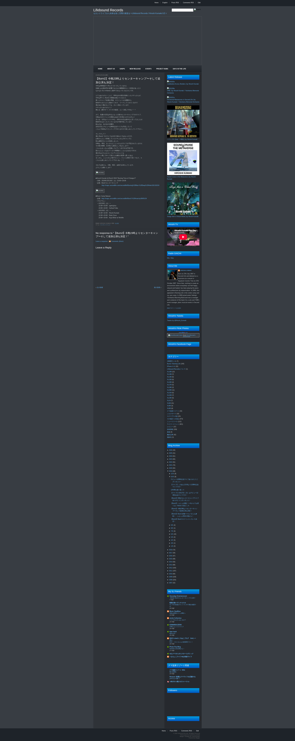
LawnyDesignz (196, 736)
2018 (171, 550)
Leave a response (102, 241)
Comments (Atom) (117, 241)
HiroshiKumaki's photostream (189, 335)
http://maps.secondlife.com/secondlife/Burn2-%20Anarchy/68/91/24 (124, 198)
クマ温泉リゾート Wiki (177, 670)
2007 (171, 583)
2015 (171, 559)
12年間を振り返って (177, 490)
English (164, 2)
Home (156, 2)
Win (168, 258)
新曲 (169, 432)
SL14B (169, 377)
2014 (171, 562)
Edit (199, 2)
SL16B (169, 382)
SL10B (169, 372)
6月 (172, 534)
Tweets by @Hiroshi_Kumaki (176, 320)
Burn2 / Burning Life (174, 364)
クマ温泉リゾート (173, 411)
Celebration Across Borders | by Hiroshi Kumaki (183, 84)
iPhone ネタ (171, 366)
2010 (171, 574)
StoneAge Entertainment (178, 596)
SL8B (169, 406)
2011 (171, 571)
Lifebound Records (108, 10)
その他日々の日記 (173, 419)
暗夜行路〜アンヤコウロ (178, 603)
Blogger (198, 738)
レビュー (170, 427)
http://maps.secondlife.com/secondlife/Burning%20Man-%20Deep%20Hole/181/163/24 (130, 185)
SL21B (169, 393)
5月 (172, 537)
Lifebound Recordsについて (176, 369)
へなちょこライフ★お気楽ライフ (181, 656)
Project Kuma (162, 69)
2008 (171, 580)
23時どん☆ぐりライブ (177, 626)
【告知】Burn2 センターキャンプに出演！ (183, 598)
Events (148, 69)
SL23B (169, 398)
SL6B (169, 403)
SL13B (169, 374)
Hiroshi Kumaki (186, 270)
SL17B (169, 385)
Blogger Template (184, 736)
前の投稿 (157, 287)
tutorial (191, 735)
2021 (171, 465)
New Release (135, 69)
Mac (172, 258)
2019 (171, 471)
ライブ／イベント (105, 225)
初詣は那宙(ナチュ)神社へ (178, 613)
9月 (172, 525)
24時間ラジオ (172, 361)
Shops (122, 69)
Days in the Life (179, 69)
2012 (171, 568)
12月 (172, 474)
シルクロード (172, 414)
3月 (172, 543)
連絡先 (169, 437)
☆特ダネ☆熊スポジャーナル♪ (180, 681)
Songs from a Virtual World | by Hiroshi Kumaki (183, 216)
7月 (172, 531)
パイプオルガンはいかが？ (178, 620)
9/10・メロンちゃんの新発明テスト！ (181, 642)
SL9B (169, 408)
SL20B (169, 390)
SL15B (169, 379)
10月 (172, 477)
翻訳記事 (170, 435)
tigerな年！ (173, 633)
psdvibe (198, 735)
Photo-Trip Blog (175, 647)
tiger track (173, 631)
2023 (171, 459)
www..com (183, 332)
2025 (171, 453)
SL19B (169, 387)
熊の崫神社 (173, 672)
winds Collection (175, 618)
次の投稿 (100, 287)
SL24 (169, 400)
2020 (171, 468)
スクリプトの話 (172, 416)
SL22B (169, 395)
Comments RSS (188, 2)
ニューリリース (172, 421)
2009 (171, 577)
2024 (171, 456)
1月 (172, 546)
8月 (172, 528)
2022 (171, 462)
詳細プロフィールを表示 (174, 308)
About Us (111, 69)
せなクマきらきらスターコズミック (181, 653)
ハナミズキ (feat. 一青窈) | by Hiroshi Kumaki (182, 139)
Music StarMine (175, 611)
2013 (171, 565)
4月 (172, 540)
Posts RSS (175, 2)
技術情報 (170, 429)
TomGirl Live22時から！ (177, 649)
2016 (171, 556)
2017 (171, 553)
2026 (171, 450)
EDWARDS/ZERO (176, 625)
